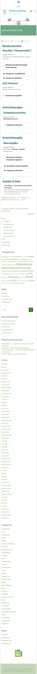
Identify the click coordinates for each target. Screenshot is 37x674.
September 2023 (6, 420)
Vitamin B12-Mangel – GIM (9, 350)
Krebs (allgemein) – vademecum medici (13, 344)
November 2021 (6, 462)
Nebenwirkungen (8, 233)
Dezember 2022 (6, 426)
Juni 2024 (4, 402)
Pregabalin (31, 214)
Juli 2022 (4, 441)
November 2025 (6, 373)
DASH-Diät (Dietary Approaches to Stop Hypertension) (15, 210)
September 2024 (6, 393)
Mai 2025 (4, 379)
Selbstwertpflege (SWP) (9, 612)
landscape (4, 264)
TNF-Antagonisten (24, 280)
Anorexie (10, 256)
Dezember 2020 (6, 485)
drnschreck (6, 41)
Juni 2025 (4, 376)
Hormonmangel (6, 561)
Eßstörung (20, 259)
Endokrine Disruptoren (8, 544)
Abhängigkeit (5, 256)
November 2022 (6, 429)
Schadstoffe (7, 221)
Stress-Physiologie (6, 280)
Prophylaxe (5, 594)
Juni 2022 (4, 444)
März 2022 (5, 450)
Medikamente (25, 198)
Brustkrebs (26, 256)
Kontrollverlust (20, 261)
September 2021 (6, 465)
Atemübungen (6, 535)
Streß (13, 280)
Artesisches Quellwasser (22, 348)
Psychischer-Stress (9, 236)
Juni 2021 (4, 470)
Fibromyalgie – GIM (7, 348)
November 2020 (6, 488)
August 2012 (5, 518)
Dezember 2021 (6, 459)
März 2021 (5, 479)
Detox (3, 239)
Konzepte (4, 564)
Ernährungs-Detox (7, 550)
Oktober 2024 (5, 391)
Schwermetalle (22, 277)
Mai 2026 (4, 367)
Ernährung (13, 259)
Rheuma (13, 273)
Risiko (30, 274)
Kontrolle (15, 261)
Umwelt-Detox (6, 618)
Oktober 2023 (5, 417)
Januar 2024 (5, 414)
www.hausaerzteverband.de (12, 194)
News (3, 588)
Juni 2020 (4, 497)
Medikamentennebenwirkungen (11, 200)
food (24, 259)
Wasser (3, 283)
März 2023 (5, 423)
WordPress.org (6, 302)
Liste (9, 265)
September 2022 (6, 435)
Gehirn (29, 259)
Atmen (22, 256)
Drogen (7, 259)
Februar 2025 (5, 382)
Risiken (26, 273)
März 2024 (5, 408)
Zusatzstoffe (21, 283)
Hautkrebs (10, 261)
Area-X (3, 532)
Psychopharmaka (6, 273)
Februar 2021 (5, 482)
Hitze (24, 41)
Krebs (25, 261)
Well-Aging (5, 623)
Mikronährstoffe (6, 579)
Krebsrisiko (30, 261)
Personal (4, 591)
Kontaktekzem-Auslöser (8, 324)
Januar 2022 (5, 456)
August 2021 (5, 468)
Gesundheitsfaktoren (8, 330)
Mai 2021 (4, 473)
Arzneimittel (11, 198)
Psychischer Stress (26, 271)
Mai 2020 (4, 500)
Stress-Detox (17, 11)
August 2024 (5, 396)
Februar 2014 (5, 512)
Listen (3, 570)
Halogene (4, 555)
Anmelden (4, 293)
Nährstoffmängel (8, 224)
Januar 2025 (5, 385)
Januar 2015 (5, 509)
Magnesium (13, 264)
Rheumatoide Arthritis (20, 273)
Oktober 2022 (5, 432)
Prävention (16, 271)
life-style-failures (6, 567)
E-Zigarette (23, 354)
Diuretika (3, 259)
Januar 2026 (5, 370)
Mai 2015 (4, 506)
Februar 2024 (5, 411)
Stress (28, 41)
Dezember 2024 (6, 388)
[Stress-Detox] (18, 20)
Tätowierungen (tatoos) (8, 321)
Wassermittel (8, 283)
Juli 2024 (4, 399)
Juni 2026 (4, 364)
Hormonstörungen (8, 230)
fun (27, 259)
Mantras (4, 573)
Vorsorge (31, 281)
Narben (4, 582)
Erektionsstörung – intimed (10, 354)
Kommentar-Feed (7, 299)
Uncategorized (6, 242)
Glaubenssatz (5, 261)
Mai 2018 (4, 503)
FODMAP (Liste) (6, 332)
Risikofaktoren (6, 245)
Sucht (18, 280)
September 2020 (6, 494)
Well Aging (15, 283)
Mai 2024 (4, 405)
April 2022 (4, 447)
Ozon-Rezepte (6, 327)
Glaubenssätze (6, 552)
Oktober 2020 (5, 491)
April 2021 (4, 476)
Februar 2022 (5, 453)
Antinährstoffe (7, 227)
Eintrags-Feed (6, 296)
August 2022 (5, 438)
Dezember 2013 (6, 515)
